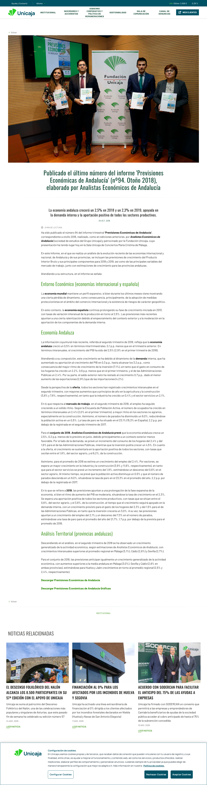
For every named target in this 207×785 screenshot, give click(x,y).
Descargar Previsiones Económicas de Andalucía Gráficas (76, 588)
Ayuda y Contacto (19, 3)
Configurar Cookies (61, 774)
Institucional (48, 12)
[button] (12, 32)
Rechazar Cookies (156, 774)
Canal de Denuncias (164, 12)
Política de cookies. (154, 765)
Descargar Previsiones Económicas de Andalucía (70, 580)
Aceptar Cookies (181, 774)
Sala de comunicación (141, 12)
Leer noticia (13, 726)
